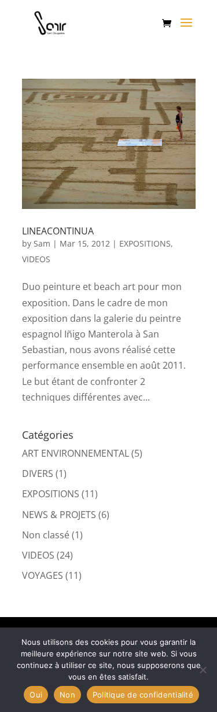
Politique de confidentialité (143, 694)
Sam (42, 243)
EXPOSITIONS (145, 243)
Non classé (45, 535)
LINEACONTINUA (58, 231)
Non (67, 694)
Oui (36, 694)
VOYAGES (42, 575)
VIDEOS (36, 259)
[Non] (202, 670)
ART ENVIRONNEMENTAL (75, 453)
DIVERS (37, 473)
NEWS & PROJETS (59, 514)
